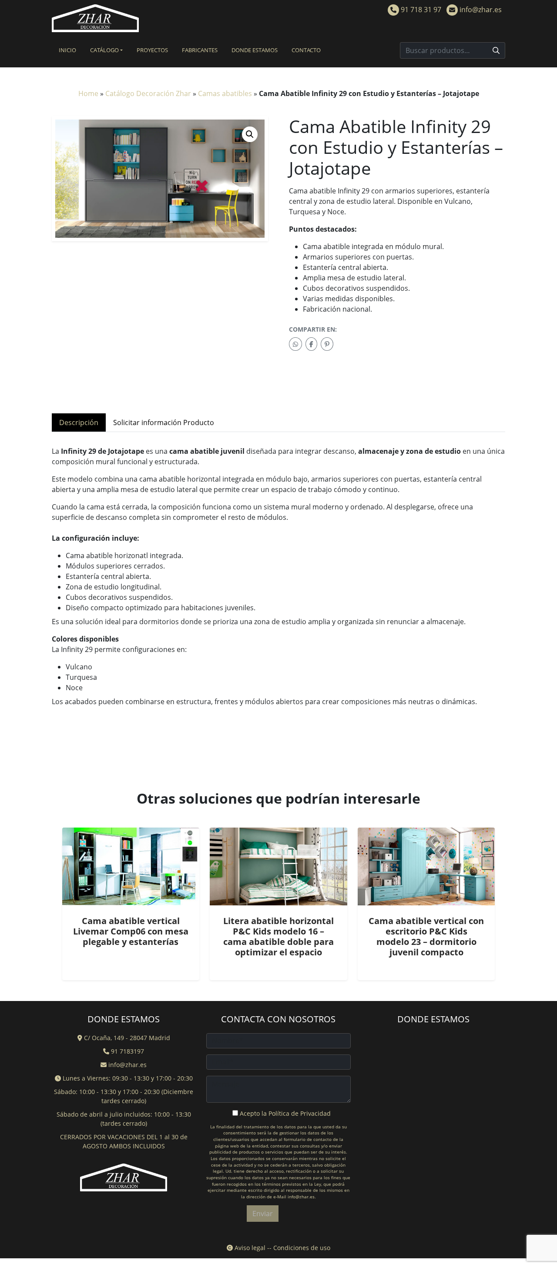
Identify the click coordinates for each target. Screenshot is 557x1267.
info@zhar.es (480, 9)
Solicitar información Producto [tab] (163, 422)
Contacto (306, 50)
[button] (250, 134)
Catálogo (104, 50)
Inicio (67, 50)
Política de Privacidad (299, 1113)
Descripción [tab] (78, 422)
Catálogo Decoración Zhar (148, 93)
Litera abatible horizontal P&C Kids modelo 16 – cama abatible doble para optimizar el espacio (278, 936)
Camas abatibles (225, 93)
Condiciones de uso (301, 1248)
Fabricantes (200, 50)
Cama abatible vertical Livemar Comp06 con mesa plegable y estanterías (130, 931)
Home (88, 93)
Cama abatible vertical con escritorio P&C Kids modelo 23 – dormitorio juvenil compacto (426, 936)
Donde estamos (255, 50)
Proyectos (152, 50)
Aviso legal (249, 1248)
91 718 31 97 (420, 9)
